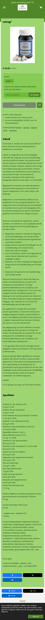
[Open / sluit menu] (4, 7)
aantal (6, 76)
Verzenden (34, 95)
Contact (23, 601)
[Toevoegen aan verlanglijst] (39, 105)
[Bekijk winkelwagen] (40, 7)
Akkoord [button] (36, 616)
